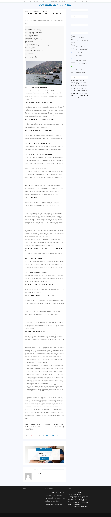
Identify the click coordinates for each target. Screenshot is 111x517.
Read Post (44, 458)
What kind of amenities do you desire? (33, 36)
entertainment (80, 85)
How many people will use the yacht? (33, 30)
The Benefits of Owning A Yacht (32, 59)
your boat (45, 243)
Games (69, 499)
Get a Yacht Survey (29, 41)
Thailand (86, 93)
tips (72, 95)
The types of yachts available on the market (34, 57)
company (73, 84)
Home (24, 1)
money (82, 92)
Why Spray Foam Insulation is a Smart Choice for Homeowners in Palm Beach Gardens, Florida (54, 505)
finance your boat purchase (40, 233)
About (30, 1)
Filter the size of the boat (30, 42)
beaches (73, 82)
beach (82, 80)
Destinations (37, 1)
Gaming (72, 88)
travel (52, 435)
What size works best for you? (31, 48)
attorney (78, 80)
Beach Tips (45, 1)
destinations (73, 85)
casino (85, 82)
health (76, 88)
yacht (42, 18)
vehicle (72, 97)
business (80, 82)
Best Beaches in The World (57, 1)
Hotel (75, 90)
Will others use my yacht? (30, 54)
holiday (80, 88)
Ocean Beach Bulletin (43, 11)
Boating (69, 1)
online (80, 502)
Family (72, 87)
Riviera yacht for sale (51, 93)
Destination (80, 84)
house (77, 90)
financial (77, 497)
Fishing (80, 497)
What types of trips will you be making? (33, 32)
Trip (57, 435)
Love (86, 501)
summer (83, 93)
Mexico (71, 502)
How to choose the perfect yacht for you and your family (37, 45)
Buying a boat (28, 185)
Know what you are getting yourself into (33, 39)
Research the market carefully (31, 38)
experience (85, 85)
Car (83, 82)
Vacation (85, 95)
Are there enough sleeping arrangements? (34, 50)
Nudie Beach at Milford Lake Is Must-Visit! (55, 498)
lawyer (84, 90)
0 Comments (35, 11)
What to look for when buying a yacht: (33, 29)
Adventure (74, 80)
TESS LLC (50, 203)
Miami (74, 502)
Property (73, 93)
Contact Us (85, 1)
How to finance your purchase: (31, 44)
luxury (69, 502)
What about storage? (29, 53)
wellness (82, 506)
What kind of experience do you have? (33, 33)
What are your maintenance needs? (32, 35)
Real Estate (76, 1)
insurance (81, 90)
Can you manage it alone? (30, 47)
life (47, 435)
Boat (43, 435)
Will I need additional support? (31, 56)
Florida (83, 87)
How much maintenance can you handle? (33, 51)
